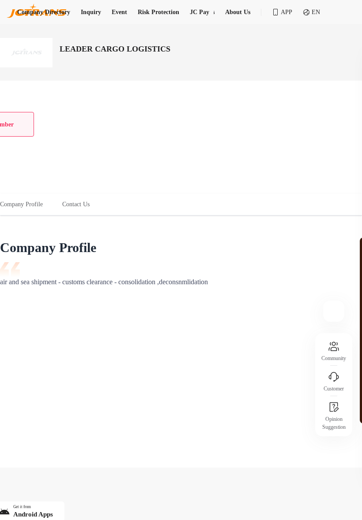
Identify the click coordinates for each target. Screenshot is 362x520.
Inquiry (91, 12)
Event (119, 12)
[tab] (26, 204)
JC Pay (199, 12)
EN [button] (316, 12)
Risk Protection (158, 12)
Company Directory (43, 12)
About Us (237, 12)
